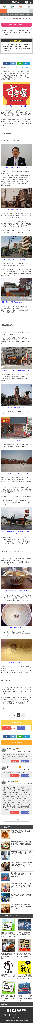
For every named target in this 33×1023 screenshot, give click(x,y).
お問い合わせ (16, 1017)
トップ (2, 14)
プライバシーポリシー (23, 1015)
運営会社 (6, 1015)
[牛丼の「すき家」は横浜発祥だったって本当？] (26, 63)
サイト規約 (13, 1015)
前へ (10, 715)
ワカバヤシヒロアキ (27, 67)
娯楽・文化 (7, 14)
